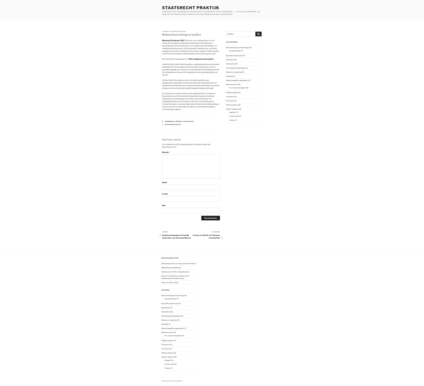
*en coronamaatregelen (237, 88)
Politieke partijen (232, 92)
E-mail (165, 194)
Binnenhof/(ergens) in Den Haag (179, 121)
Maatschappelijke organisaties (237, 80)
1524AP (183, 31)
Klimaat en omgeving (233, 72)
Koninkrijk (229, 76)
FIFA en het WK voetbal (169, 282)
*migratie (232, 112)
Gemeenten (230, 64)
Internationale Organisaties (235, 68)
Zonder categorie (232, 109)
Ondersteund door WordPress (172, 381)
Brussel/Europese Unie (234, 56)
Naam (164, 182)
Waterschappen (231, 105)
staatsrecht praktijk (190, 7)
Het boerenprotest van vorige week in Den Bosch (178, 263)
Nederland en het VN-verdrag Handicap (175, 272)
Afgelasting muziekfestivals (171, 268)
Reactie (166, 152)
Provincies (230, 101)
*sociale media (234, 116)
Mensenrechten (231, 84)
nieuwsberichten (173, 124)
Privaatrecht (230, 96)
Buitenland (230, 60)
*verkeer (232, 120)
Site (164, 205)
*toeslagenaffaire (235, 51)
